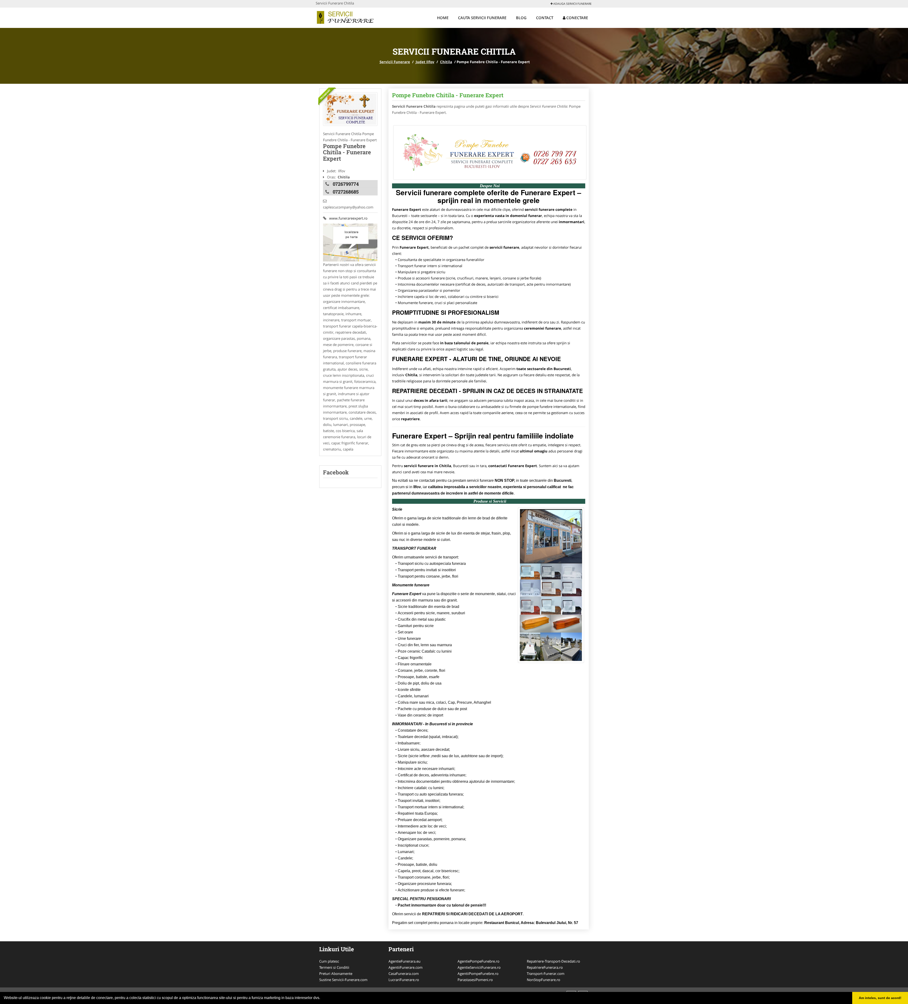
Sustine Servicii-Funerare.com (343, 979)
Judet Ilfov (425, 61)
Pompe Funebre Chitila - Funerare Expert (447, 95)
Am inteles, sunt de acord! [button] (880, 998)
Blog (521, 17)
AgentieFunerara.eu (404, 961)
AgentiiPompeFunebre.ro (478, 973)
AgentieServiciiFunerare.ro (479, 967)
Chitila (446, 61)
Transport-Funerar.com (545, 973)
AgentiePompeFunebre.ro (478, 961)
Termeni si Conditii (334, 967)
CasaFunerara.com (404, 973)
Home (443, 17)
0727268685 (346, 192)
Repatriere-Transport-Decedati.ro (553, 961)
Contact (544, 17)
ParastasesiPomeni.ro (475, 979)
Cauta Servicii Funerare (482, 17)
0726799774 (346, 184)
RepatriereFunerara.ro (545, 967)
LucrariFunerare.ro (404, 979)
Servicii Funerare (395, 61)
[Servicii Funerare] (347, 17)
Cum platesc (329, 961)
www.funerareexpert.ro (346, 218)
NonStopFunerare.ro (543, 979)
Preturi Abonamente (335, 973)
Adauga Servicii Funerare (572, 4)
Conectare (576, 17)
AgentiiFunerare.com (406, 967)
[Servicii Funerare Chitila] (350, 109)
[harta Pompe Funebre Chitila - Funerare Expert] (350, 242)
